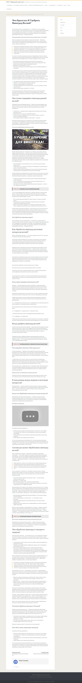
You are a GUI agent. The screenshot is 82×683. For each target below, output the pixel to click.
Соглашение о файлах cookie (20, 5)
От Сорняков (59, 5)
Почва (68, 5)
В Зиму (46, 5)
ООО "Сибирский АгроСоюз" (15, 2)
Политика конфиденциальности (35, 5)
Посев (64, 5)
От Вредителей (52, 5)
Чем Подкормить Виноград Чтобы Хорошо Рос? (20, 654)
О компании (9, 5)
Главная (8, 14)
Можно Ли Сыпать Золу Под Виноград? (41, 653)
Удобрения (9, 9)
